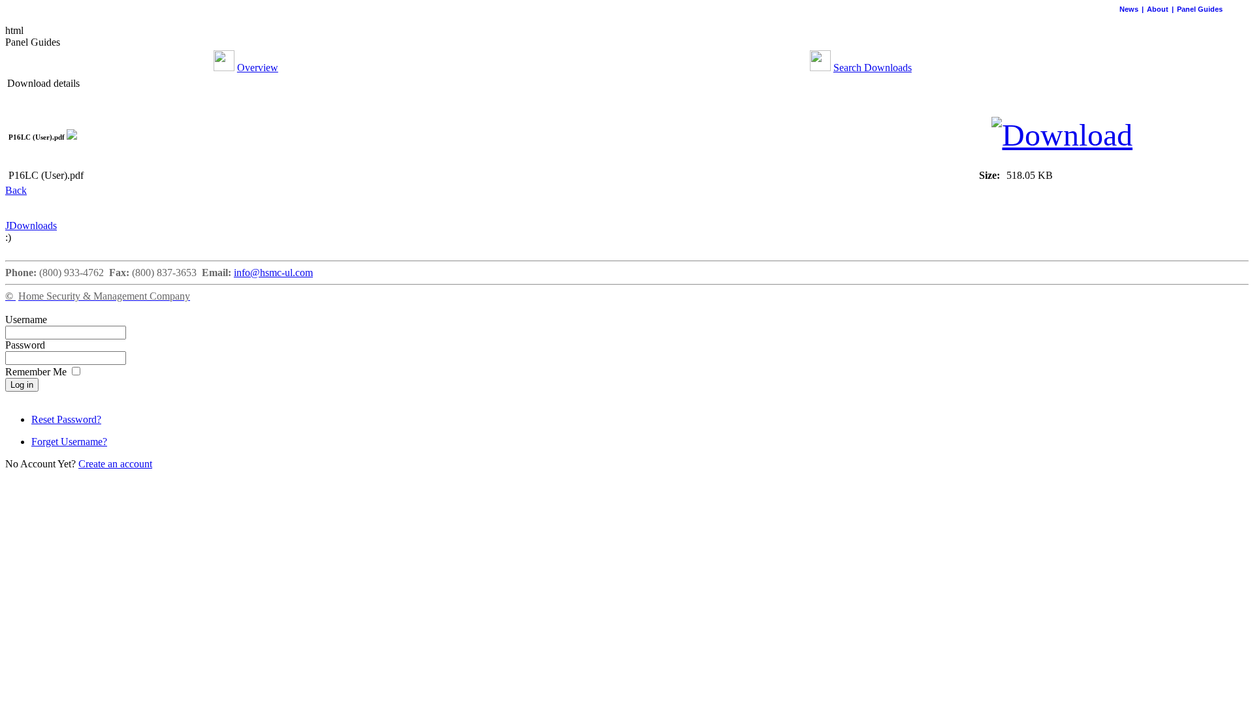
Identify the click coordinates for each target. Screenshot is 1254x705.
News (1128, 9)
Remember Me (37, 371)
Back (16, 190)
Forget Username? (69, 441)
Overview (257, 67)
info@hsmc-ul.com (273, 272)
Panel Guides (1200, 9)
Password (25, 345)
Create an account (115, 463)
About (1157, 9)
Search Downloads (872, 67)
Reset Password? (66, 419)
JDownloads (31, 225)
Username (26, 319)
